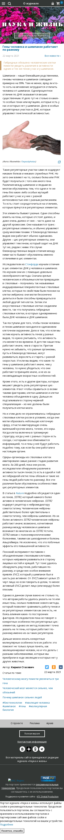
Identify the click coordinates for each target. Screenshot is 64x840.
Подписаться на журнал (32, 35)
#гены (22, 706)
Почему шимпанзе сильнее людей (22, 697)
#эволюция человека (37, 702)
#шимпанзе (9, 706)
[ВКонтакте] (61, 667)
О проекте (17, 723)
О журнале (31, 3)
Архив (49, 723)
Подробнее (6, 824)
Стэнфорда (31, 264)
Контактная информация (32, 741)
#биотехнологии (12, 702)
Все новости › (53, 55)
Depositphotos (28, 161)
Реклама (35, 723)
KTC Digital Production (48, 796)
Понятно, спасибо (12, 830)
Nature (20, 493)
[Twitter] (47, 667)
